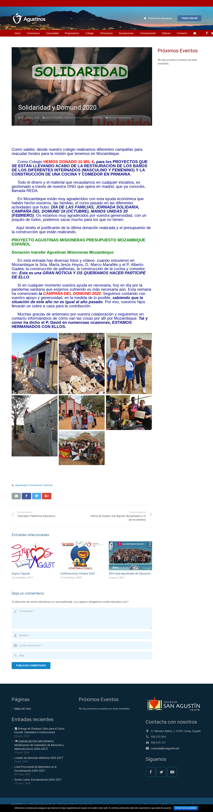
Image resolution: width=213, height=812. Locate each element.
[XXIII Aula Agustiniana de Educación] (130, 555)
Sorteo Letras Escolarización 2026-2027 (38, 779)
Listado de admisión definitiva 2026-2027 (38, 757)
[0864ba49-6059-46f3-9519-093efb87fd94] (81, 363)
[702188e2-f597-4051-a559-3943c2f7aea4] (129, 363)
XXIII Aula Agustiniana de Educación (130, 573)
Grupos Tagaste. (21, 573)
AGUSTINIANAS (54, 117)
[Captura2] (81, 448)
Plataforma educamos (160, 18)
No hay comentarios (120, 117)
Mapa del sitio (22, 708)
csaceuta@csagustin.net (165, 748)
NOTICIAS (84, 117)
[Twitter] (161, 772)
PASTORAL (97, 117)
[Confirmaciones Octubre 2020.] (82, 555)
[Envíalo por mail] (16, 496)
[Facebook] (207, 33)
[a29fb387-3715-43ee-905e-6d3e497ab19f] (34, 426)
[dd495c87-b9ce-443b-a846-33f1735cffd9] (81, 412)
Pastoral (47, 485)
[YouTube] (172, 772)
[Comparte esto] (26, 496)
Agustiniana (21, 485)
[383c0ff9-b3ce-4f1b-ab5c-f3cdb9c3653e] (34, 363)
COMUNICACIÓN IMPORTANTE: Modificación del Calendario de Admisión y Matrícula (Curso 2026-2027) (39, 745)
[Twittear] (36, 496)
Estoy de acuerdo (185, 808)
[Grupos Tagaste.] (33, 555)
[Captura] (129, 413)
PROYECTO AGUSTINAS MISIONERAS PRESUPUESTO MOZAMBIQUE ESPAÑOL (78, 242)
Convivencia (70, 117)
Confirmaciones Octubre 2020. (77, 573)
